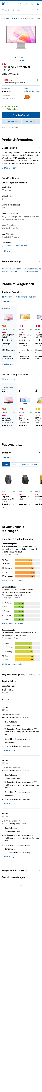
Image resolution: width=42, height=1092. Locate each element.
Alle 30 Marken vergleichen (12, 581)
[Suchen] (14, 10)
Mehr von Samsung (31, 90)
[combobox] (6, 699)
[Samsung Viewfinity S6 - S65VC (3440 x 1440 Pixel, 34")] (25, 405)
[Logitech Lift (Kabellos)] (25, 490)
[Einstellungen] (20, 4)
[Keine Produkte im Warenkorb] (38, 4)
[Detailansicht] (21, 568)
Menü (6, 10)
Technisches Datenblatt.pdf (15, 246)
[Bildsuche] (37, 10)
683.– (5, 63)
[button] (27, 97)
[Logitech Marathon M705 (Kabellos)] (8, 490)
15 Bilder (21, 60)
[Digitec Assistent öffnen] (32, 4)
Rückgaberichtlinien (9, 271)
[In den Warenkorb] (2, 507)
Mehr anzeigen (10, 168)
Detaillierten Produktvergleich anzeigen (20, 297)
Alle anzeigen (7, 301)
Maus (3, 491)
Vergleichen (12, 121)
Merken (32, 121)
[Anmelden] (26, 4)
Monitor (14, 18)
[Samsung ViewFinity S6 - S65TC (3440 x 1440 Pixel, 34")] (25, 324)
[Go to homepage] (3, 3)
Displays (6, 18)
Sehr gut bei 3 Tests (10, 97)
